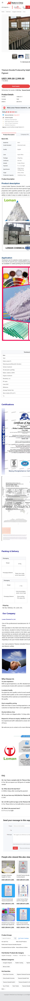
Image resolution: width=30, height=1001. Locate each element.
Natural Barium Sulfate (22, 947)
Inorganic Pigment (7, 962)
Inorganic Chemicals (16, 11)
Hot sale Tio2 (5, 941)
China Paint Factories (8, 974)
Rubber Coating (19, 962)
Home (3, 11)
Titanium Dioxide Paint (23, 978)
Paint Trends (15, 986)
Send (15, 848)
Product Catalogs (24, 938)
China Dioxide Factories (8, 978)
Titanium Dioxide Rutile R (9, 982)
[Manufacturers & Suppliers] (15, 2)
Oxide (24, 11)
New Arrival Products (21, 941)
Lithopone (18, 944)
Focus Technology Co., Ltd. (20, 994)
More (3, 989)
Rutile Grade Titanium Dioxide (9, 944)
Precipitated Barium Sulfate (8, 947)
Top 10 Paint (6, 986)
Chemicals (8, 11)
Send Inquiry (15, 86)
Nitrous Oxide (6, 966)
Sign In (4, 127)
